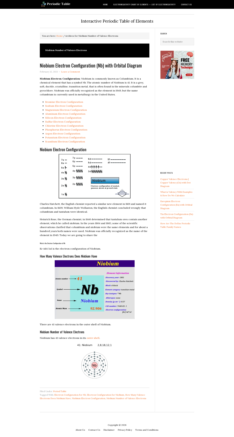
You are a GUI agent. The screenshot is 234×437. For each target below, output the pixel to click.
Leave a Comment (70, 71)
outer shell (93, 337)
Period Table (59, 391)
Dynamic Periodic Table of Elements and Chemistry (61, 4)
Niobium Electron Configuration (88, 398)
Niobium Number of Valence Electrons (126, 398)
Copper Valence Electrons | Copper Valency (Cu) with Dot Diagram (175, 182)
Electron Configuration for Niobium (105, 394)
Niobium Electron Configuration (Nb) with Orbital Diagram (91, 65)
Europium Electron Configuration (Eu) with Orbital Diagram (176, 205)
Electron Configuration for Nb (70, 394)
